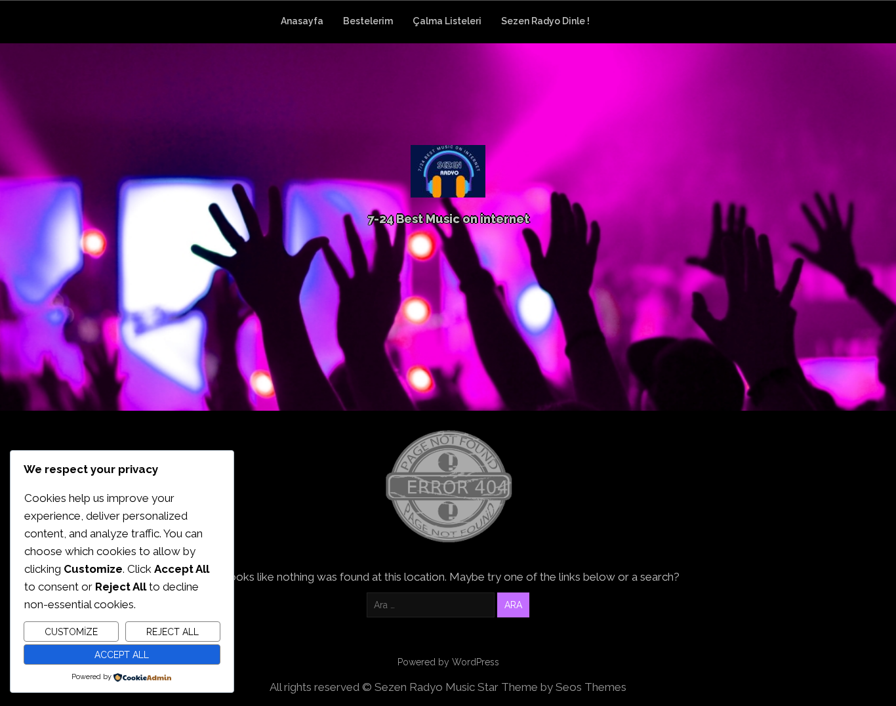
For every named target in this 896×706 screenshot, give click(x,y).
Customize (71, 632)
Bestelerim (368, 21)
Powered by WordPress (448, 662)
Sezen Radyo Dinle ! (545, 21)
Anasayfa (302, 21)
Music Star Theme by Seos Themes (535, 687)
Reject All (172, 632)
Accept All (121, 655)
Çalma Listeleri (447, 21)
